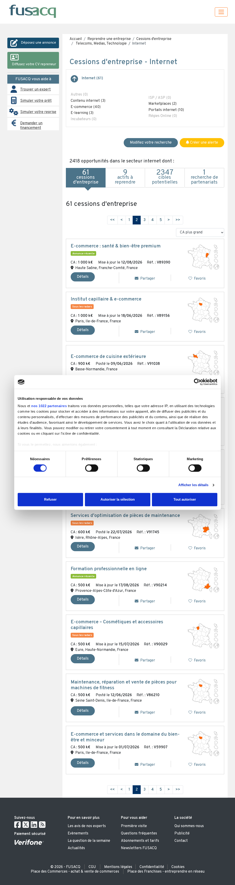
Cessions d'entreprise (153, 39)
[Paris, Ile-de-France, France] (203, 310)
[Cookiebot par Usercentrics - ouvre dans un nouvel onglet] (197, 381)
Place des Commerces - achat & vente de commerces (75, 871)
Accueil (76, 39)
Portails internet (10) (166, 110)
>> (178, 220)
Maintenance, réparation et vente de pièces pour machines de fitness (124, 685)
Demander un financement (31, 125)
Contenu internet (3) (88, 101)
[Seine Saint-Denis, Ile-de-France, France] (203, 691)
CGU (92, 867)
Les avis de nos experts (87, 826)
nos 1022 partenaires (49, 406)
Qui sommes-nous (189, 826)
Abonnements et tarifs (140, 841)
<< (112, 220)
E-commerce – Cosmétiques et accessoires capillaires (117, 625)
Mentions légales (118, 867)
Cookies (178, 867)
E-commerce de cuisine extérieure (108, 357)
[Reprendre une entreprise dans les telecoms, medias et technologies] (74, 80)
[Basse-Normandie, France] (203, 362)
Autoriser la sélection (118, 500)
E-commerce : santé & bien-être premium (116, 246)
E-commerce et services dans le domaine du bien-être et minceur (125, 737)
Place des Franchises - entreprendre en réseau (165, 871)
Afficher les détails (193, 485)
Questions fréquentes (139, 833)
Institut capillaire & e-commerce (106, 299)
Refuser (50, 500)
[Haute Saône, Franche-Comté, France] (203, 257)
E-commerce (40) (86, 107)
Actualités (76, 848)
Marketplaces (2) (162, 104)
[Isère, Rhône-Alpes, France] (203, 526)
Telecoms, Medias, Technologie (101, 43)
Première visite (134, 826)
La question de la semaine (89, 841)
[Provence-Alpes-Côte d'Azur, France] (203, 580)
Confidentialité (152, 867)
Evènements (78, 833)
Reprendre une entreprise (109, 39)
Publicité (182, 833)
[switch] (91, 468)
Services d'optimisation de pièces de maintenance (125, 516)
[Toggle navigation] (221, 12)
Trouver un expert (35, 89)
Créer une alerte (203, 142)
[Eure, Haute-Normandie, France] (203, 636)
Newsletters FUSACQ (139, 848)
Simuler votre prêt (36, 101)
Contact (181, 841)
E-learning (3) (82, 113)
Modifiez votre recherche (151, 142)
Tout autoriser (184, 500)
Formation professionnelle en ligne (109, 569)
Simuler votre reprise (38, 112)
